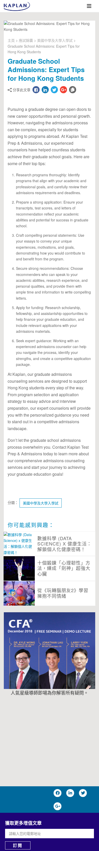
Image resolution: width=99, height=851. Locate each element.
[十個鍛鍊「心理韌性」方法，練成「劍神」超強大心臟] (19, 569)
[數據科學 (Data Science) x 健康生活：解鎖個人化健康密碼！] (19, 543)
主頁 (11, 40)
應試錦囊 (26, 40)
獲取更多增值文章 (23, 823)
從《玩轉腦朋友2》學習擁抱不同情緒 (62, 593)
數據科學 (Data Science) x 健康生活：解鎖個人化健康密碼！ (64, 543)
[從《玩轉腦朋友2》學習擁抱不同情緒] (19, 594)
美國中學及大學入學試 (55, 40)
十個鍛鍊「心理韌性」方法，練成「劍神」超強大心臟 (63, 568)
